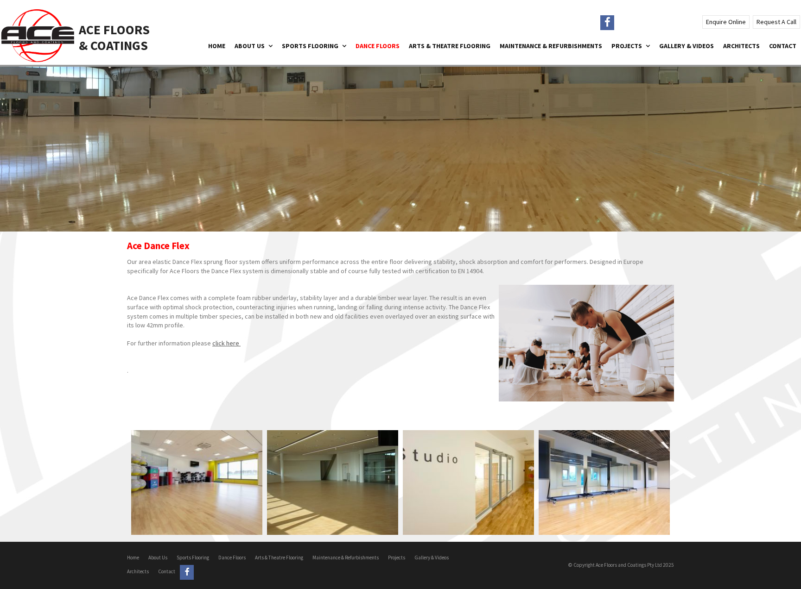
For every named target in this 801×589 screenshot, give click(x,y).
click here (226, 343)
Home (133, 557)
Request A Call (776, 22)
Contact (166, 571)
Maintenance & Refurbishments (345, 557)
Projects (396, 557)
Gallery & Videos (431, 557)
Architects (138, 571)
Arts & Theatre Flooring (279, 557)
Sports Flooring (193, 557)
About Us (157, 557)
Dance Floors (232, 557)
